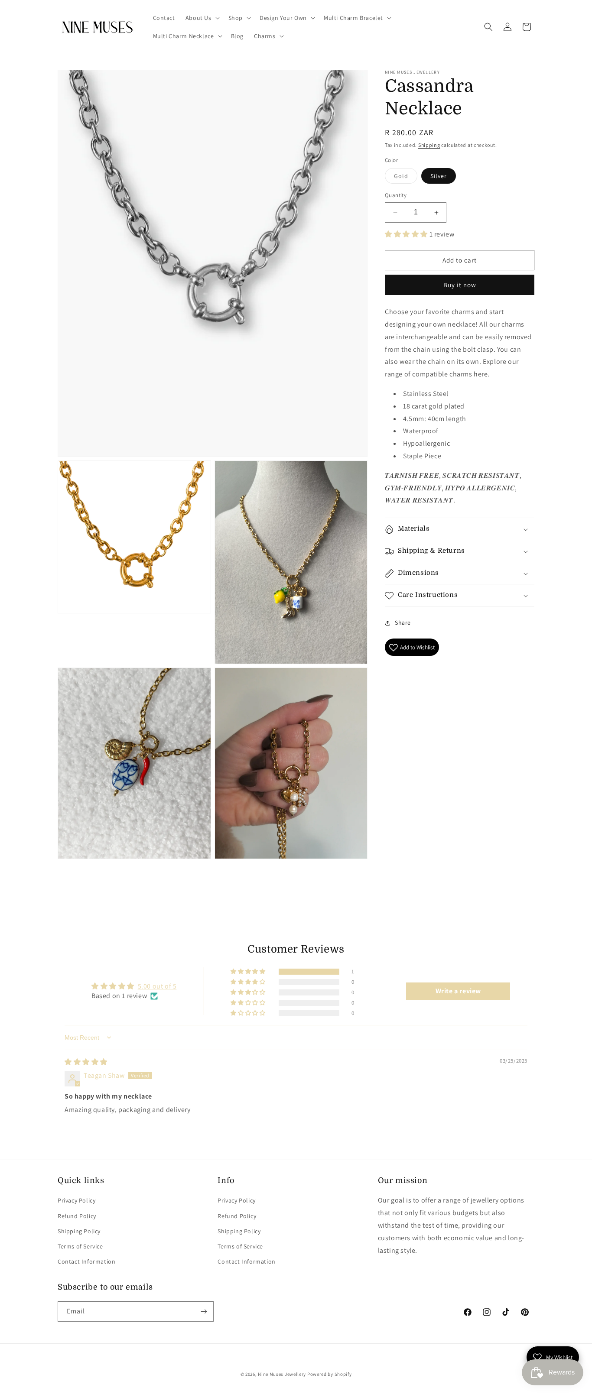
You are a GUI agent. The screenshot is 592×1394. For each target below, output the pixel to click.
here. (482, 374)
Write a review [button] (458, 990)
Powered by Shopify (329, 1374)
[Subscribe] (203, 1311)
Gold (405, 178)
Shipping (429, 145)
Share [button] (403, 623)
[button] (201, 18)
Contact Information (86, 1261)
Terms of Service (80, 1246)
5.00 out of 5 (157, 986)
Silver (438, 176)
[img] (86, 1062)
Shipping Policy (79, 1231)
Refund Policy (77, 1215)
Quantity (396, 195)
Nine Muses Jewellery (282, 1374)
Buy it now (459, 285)
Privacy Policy (76, 1200)
